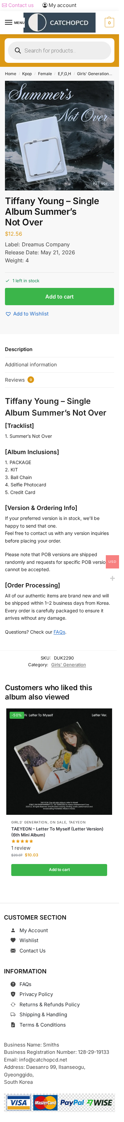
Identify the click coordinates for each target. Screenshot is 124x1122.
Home (10, 73)
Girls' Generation (93, 73)
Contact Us (33, 950)
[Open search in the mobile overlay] (59, 50)
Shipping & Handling (43, 1014)
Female (45, 73)
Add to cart (59, 296)
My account (61, 5)
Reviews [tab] (18, 380)
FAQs (59, 632)
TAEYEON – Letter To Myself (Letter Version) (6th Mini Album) (57, 831)
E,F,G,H (64, 73)
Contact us (20, 5)
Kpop (27, 73)
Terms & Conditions (43, 1025)
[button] (108, 22)
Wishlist (29, 940)
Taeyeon (77, 822)
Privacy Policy (36, 994)
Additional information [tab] (31, 364)
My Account (34, 930)
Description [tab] (18, 349)
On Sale (58, 822)
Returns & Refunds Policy (50, 1004)
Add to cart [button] (59, 869)
